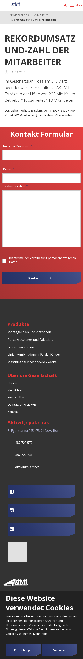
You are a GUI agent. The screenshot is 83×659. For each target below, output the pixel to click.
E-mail (8, 169)
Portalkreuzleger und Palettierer (31, 339)
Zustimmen (59, 650)
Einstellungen (23, 650)
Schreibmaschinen (21, 347)
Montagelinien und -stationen (29, 332)
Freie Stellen (16, 397)
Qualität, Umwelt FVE (22, 404)
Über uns (14, 383)
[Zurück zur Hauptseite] (12, 5)
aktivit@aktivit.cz (27, 467)
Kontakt (13, 412)
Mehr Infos (40, 634)
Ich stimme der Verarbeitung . (42, 260)
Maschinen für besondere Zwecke (32, 362)
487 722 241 (23, 455)
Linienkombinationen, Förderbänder (34, 354)
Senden (33, 278)
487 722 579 (23, 442)
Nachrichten (15, 390)
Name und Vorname (17, 146)
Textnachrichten (15, 186)
